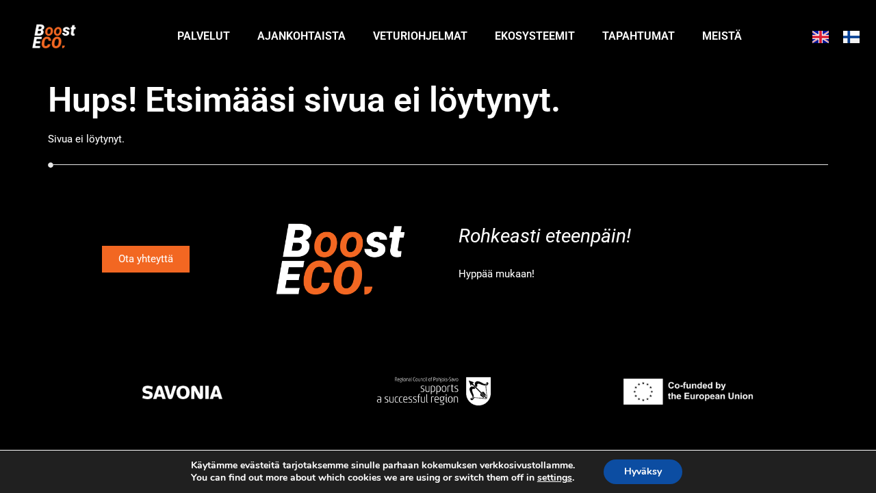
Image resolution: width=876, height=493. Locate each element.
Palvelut (203, 35)
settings (554, 478)
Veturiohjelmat (420, 35)
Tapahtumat (638, 35)
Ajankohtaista (301, 35)
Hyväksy (643, 471)
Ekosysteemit (535, 35)
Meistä (722, 35)
